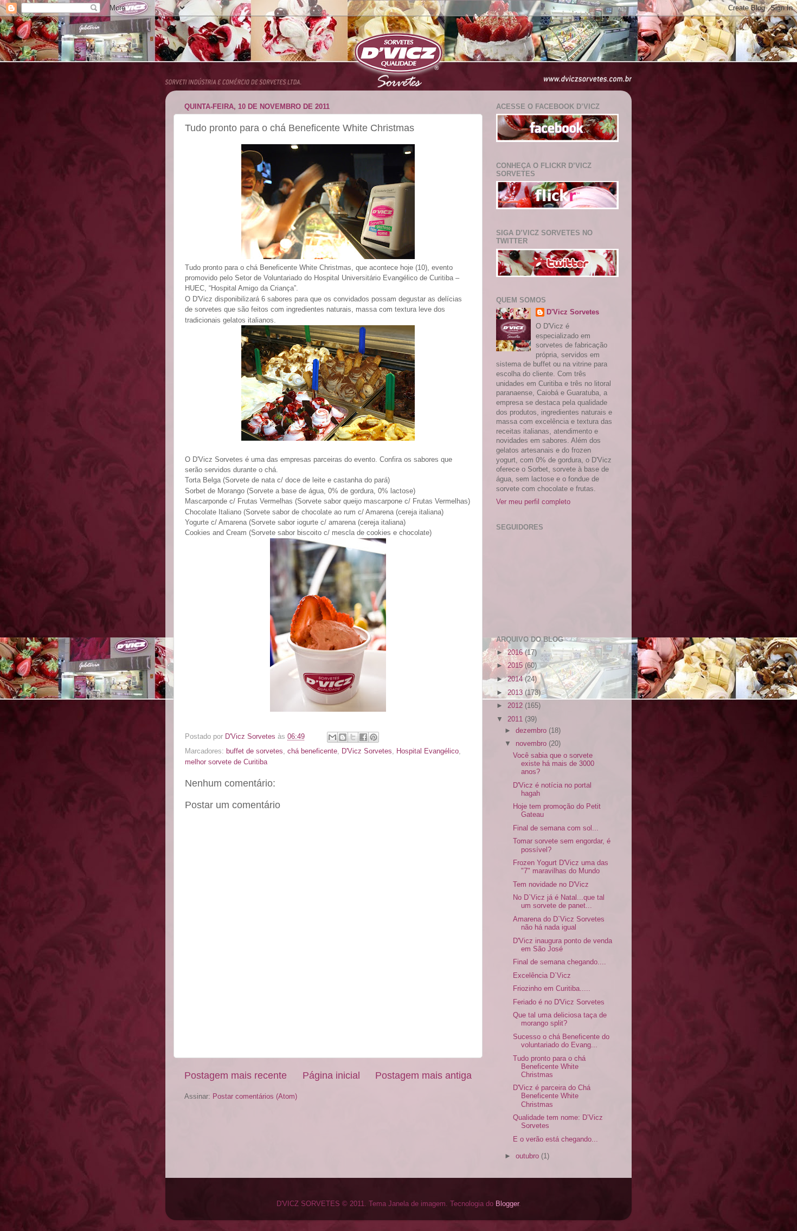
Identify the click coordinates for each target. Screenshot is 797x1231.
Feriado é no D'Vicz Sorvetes (559, 1002)
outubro (528, 1156)
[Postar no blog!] (342, 737)
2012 (516, 706)
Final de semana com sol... (556, 828)
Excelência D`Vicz (542, 975)
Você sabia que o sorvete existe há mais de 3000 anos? (553, 764)
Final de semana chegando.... (559, 962)
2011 (516, 719)
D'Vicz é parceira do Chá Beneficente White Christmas (551, 1096)
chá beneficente (312, 751)
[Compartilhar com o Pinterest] (373, 737)
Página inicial (331, 1075)
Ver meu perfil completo (533, 502)
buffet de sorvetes (254, 751)
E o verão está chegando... (555, 1139)
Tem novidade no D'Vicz (551, 884)
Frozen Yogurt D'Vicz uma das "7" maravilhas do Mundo (560, 867)
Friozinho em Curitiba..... (551, 988)
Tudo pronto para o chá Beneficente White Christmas (549, 1067)
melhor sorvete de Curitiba (226, 762)
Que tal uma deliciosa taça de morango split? (560, 1019)
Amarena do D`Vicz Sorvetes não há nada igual (559, 923)
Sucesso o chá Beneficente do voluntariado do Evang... (561, 1041)
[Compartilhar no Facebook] (363, 737)
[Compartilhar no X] (353, 737)
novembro (532, 743)
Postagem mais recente (235, 1075)
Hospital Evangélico (427, 751)
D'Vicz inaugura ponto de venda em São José (562, 945)
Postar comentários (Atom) (255, 1096)
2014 (516, 679)
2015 (516, 665)
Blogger (507, 1204)
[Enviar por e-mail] (332, 737)
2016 (516, 652)
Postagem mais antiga (423, 1075)
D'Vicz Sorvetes (367, 751)
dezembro (532, 730)
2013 (516, 693)
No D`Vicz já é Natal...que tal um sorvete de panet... (559, 902)
